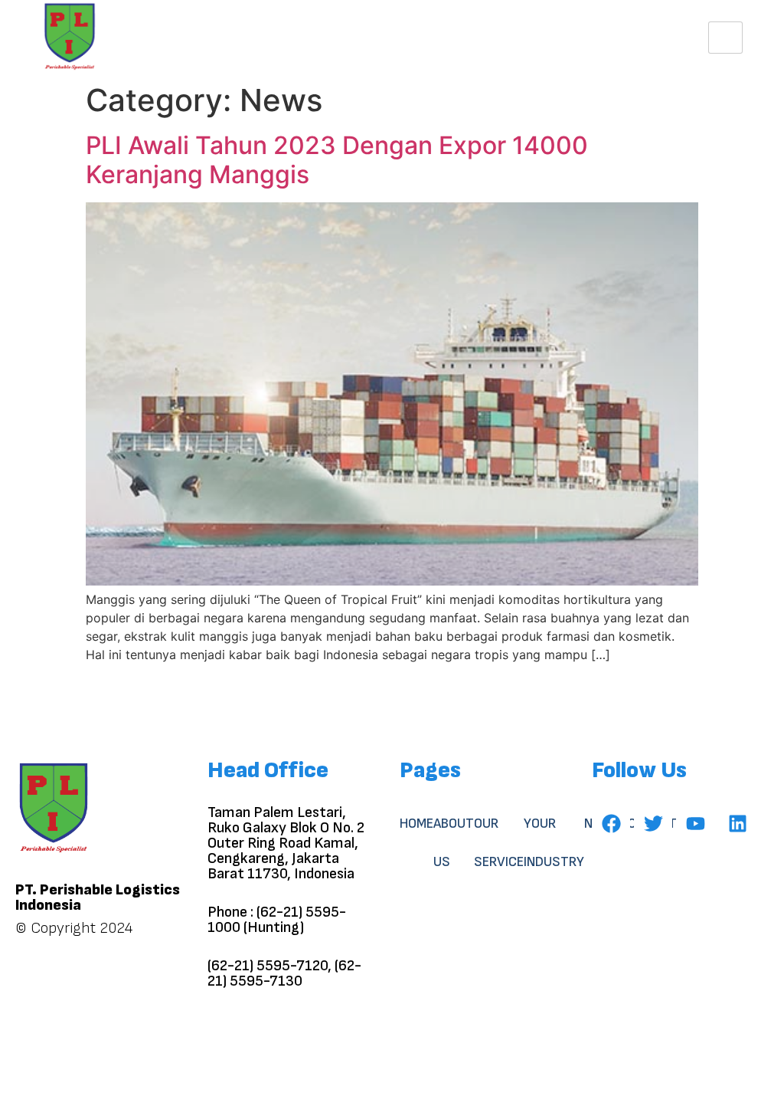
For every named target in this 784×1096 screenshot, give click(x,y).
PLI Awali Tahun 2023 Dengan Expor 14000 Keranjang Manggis (337, 159)
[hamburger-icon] (725, 37)
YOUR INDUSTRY (554, 842)
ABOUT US (453, 842)
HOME (416, 823)
